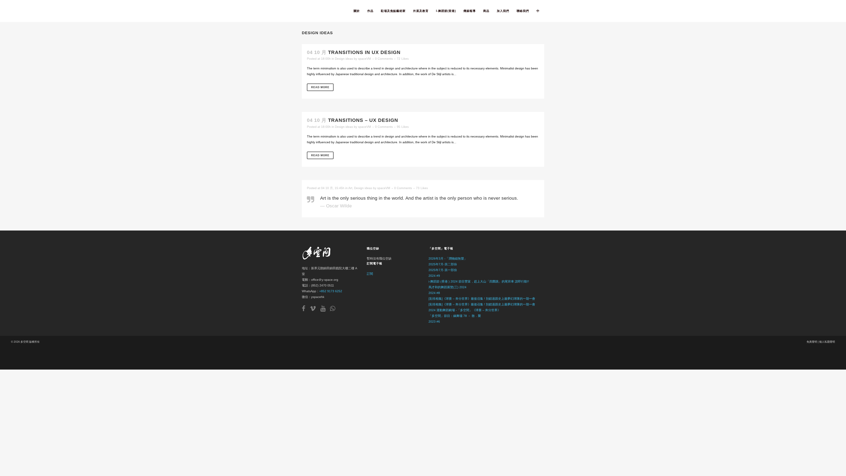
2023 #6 (434, 321)
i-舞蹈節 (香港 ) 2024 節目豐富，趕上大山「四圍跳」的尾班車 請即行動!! (479, 281)
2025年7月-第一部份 (443, 270)
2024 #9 (434, 275)
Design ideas (344, 58)
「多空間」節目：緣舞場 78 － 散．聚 (455, 316)
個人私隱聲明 (827, 341)
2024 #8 (434, 293)
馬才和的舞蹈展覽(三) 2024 (447, 287)
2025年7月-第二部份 (443, 264)
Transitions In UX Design (364, 52)
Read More (320, 87)
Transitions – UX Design (363, 120)
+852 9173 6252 (330, 291)
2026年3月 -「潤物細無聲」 (448, 258)
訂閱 (370, 273)
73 (422, 188)
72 (403, 58)
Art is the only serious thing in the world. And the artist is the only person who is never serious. (419, 198)
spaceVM (364, 58)
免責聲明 (812, 341)
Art (350, 188)
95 (403, 126)
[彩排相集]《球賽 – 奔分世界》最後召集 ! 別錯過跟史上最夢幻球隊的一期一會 (482, 298)
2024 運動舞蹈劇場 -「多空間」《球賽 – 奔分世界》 (465, 310)
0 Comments (384, 58)
